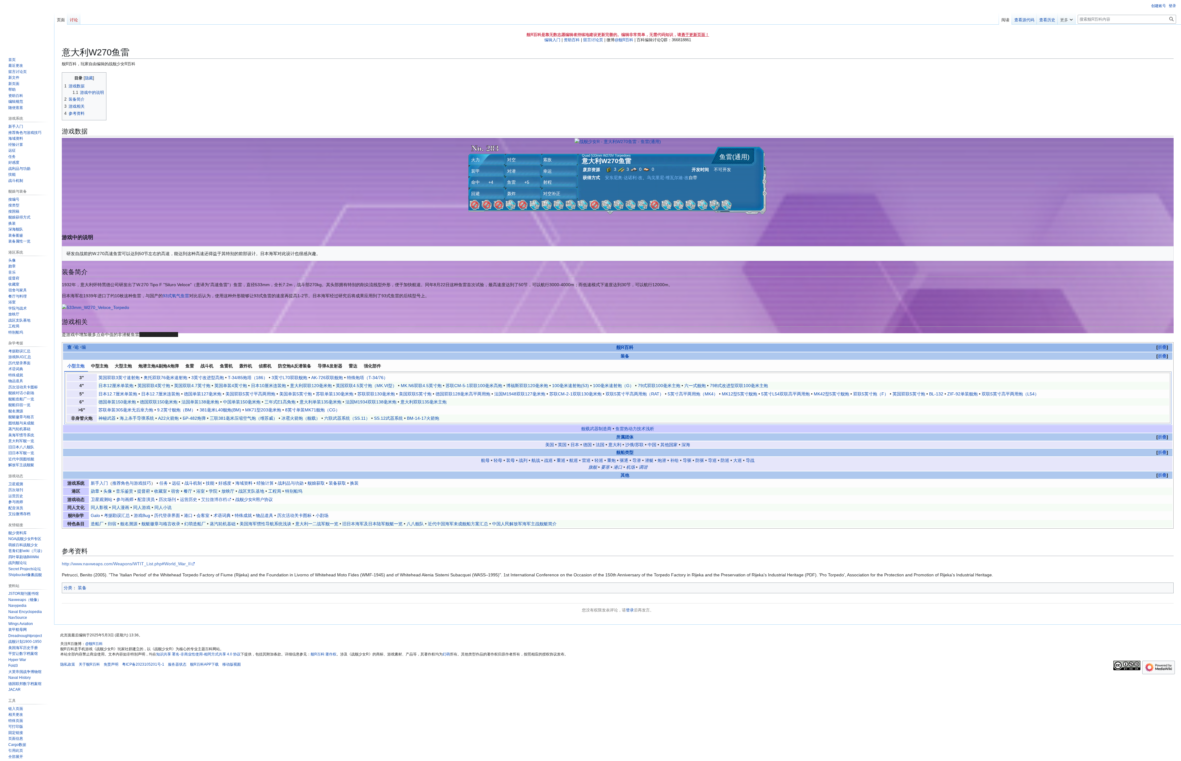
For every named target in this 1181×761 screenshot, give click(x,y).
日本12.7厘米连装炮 (160, 393)
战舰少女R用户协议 (254, 499)
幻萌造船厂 (195, 523)
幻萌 (446, 654)
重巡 (561, 460)
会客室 (203, 515)
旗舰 (592, 467)
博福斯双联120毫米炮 (527, 385)
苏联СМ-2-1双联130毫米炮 (575, 393)
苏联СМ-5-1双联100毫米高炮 (474, 385)
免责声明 (111, 664)
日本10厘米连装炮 (268, 385)
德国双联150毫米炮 (158, 401)
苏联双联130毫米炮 (376, 393)
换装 (354, 483)
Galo (95, 515)
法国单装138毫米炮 (200, 401)
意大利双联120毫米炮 (311, 385)
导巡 (712, 460)
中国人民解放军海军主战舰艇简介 (524, 523)
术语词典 (222, 515)
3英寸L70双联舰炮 (289, 377)
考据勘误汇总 (117, 515)
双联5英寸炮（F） (871, 393)
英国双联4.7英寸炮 (192, 385)
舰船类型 (625, 452)
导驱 (687, 460)
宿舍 (175, 491)
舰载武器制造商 (596, 428)
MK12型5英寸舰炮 (739, 393)
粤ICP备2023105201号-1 (143, 664)
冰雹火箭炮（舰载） (300, 418)
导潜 (636, 460)
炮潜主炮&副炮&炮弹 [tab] (158, 365)
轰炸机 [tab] (245, 365)
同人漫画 (120, 507)
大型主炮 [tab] (123, 365)
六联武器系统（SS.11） (347, 418)
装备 (625, 356)
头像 (107, 491)
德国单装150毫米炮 (117, 401)
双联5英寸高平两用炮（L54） (1010, 393)
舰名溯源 (128, 523)
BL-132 (936, 393)
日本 (575, 444)
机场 (630, 467)
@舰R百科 (623, 40)
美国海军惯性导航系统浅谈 (265, 523)
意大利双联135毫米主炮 (423, 401)
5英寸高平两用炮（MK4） (693, 393)
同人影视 (99, 507)
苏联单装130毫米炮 (334, 393)
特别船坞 (293, 491)
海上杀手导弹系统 (137, 418)
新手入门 (99, 483)
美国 (549, 444)
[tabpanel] (618, 398)
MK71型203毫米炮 (263, 409)
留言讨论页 (593, 40)
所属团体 (625, 437)
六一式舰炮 (695, 385)
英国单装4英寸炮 (230, 385)
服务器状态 (177, 664)
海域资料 (244, 483)
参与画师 (124, 499)
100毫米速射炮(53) (570, 385)
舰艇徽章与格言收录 (160, 523)
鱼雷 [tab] (189, 365)
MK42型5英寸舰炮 (831, 393)
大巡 (737, 460)
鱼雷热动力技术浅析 (634, 428)
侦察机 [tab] (265, 365)
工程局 (274, 491)
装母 (510, 460)
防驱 (699, 460)
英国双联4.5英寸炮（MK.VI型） (366, 385)
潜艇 (649, 460)
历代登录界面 (167, 515)
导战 (750, 460)
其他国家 (669, 444)
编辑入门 (552, 40)
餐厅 (188, 491)
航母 (485, 460)
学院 (213, 491)
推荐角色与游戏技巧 (131, 483)
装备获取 (337, 483)
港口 (618, 467)
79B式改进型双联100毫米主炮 (739, 385)
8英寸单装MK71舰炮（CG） (312, 409)
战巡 (548, 460)
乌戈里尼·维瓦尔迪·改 (668, 177)
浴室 (200, 491)
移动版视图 (231, 664)
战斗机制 (193, 483)
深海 (686, 444)
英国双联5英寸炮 (909, 393)
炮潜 (662, 460)
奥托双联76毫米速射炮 (165, 377)
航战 (535, 460)
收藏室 (160, 491)
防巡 (725, 460)
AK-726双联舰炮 (327, 377)
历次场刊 (167, 499)
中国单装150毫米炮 (241, 401)
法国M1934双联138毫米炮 (370, 401)
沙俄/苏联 (634, 444)
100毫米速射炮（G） (613, 385)
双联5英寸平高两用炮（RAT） (635, 393)
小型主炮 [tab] (76, 365)
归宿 (112, 523)
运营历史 (188, 499)
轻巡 (598, 460)
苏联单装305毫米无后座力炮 (125, 409)
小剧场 (322, 515)
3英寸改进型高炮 (207, 377)
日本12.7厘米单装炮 (117, 393)
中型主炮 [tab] (99, 365)
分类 (68, 587)
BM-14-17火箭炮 (423, 418)
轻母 (498, 460)
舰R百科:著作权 (323, 654)
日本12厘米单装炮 (115, 385)
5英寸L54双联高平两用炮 (785, 393)
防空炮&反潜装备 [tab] (294, 365)
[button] (1066, 18)
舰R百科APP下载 (204, 664)
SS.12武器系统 (388, 418)
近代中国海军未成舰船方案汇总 (458, 523)
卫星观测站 (101, 499)
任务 (163, 483)
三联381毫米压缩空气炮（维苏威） (243, 418)
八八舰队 (415, 523)
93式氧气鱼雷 (176, 295)
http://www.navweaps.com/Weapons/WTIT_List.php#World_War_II (126, 563)
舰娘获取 (316, 483)
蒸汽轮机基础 (223, 523)
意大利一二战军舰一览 (316, 523)
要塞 (605, 467)
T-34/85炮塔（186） (248, 377)
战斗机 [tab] (207, 365)
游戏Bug (142, 515)
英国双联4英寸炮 (153, 385)
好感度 (224, 483)
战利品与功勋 (291, 483)
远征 (176, 483)
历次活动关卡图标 (294, 515)
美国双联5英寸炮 (415, 393)
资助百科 (572, 40)
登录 (630, 610)
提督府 (143, 491)
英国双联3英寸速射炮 (119, 377)
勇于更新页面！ (695, 34)
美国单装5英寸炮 (295, 393)
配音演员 (146, 499)
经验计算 (265, 483)
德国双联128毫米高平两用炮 (462, 393)
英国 (562, 444)
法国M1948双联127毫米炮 (519, 393)
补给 (674, 460)
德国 (587, 444)
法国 (600, 444)
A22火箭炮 (168, 418)
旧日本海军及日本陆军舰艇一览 (372, 523)
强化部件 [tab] (372, 365)
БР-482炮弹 (194, 418)
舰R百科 (625, 347)
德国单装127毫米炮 (202, 393)
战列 (523, 460)
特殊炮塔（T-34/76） (367, 377)
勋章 (95, 491)
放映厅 (227, 491)
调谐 (643, 467)
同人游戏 (141, 507)
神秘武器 (107, 418)
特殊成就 (243, 515)
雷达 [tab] (353, 365)
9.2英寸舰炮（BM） (176, 409)
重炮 (611, 460)
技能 (210, 483)
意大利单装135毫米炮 (320, 401)
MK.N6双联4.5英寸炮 (421, 385)
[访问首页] (27, 24)
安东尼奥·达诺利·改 (623, 177)
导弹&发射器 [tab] (330, 365)
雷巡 (586, 460)
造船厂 (97, 523)
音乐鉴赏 (124, 491)
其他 (625, 475)
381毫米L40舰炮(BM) (220, 409)
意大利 (614, 444)
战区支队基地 (251, 491)
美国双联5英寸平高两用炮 (250, 393)
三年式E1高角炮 (280, 401)
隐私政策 (67, 664)
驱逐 (624, 460)
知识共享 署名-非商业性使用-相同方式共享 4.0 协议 (198, 654)
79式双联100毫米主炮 (659, 385)
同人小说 (163, 507)
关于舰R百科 (89, 664)
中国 (652, 444)
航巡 (573, 460)
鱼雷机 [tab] (226, 365)
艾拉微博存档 (214, 499)
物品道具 (264, 515)
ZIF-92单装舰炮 (962, 393)
